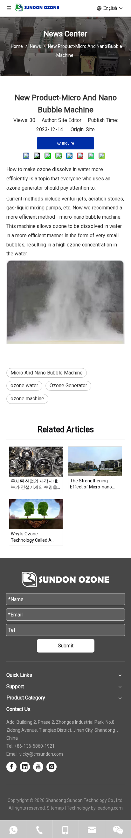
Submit (65, 646)
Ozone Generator (68, 385)
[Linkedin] (25, 767)
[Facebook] (11, 767)
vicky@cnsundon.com (41, 754)
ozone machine (27, 399)
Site (90, 129)
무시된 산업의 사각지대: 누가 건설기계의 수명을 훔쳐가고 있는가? (34, 485)
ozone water (24, 385)
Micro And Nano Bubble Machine (46, 373)
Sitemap (55, 808)
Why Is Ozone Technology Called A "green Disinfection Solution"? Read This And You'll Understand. (36, 537)
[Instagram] (51, 767)
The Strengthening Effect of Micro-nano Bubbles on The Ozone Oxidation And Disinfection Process (92, 484)
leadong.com (110, 808)
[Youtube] (38, 767)
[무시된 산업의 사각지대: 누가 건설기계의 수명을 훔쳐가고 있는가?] (36, 462)
